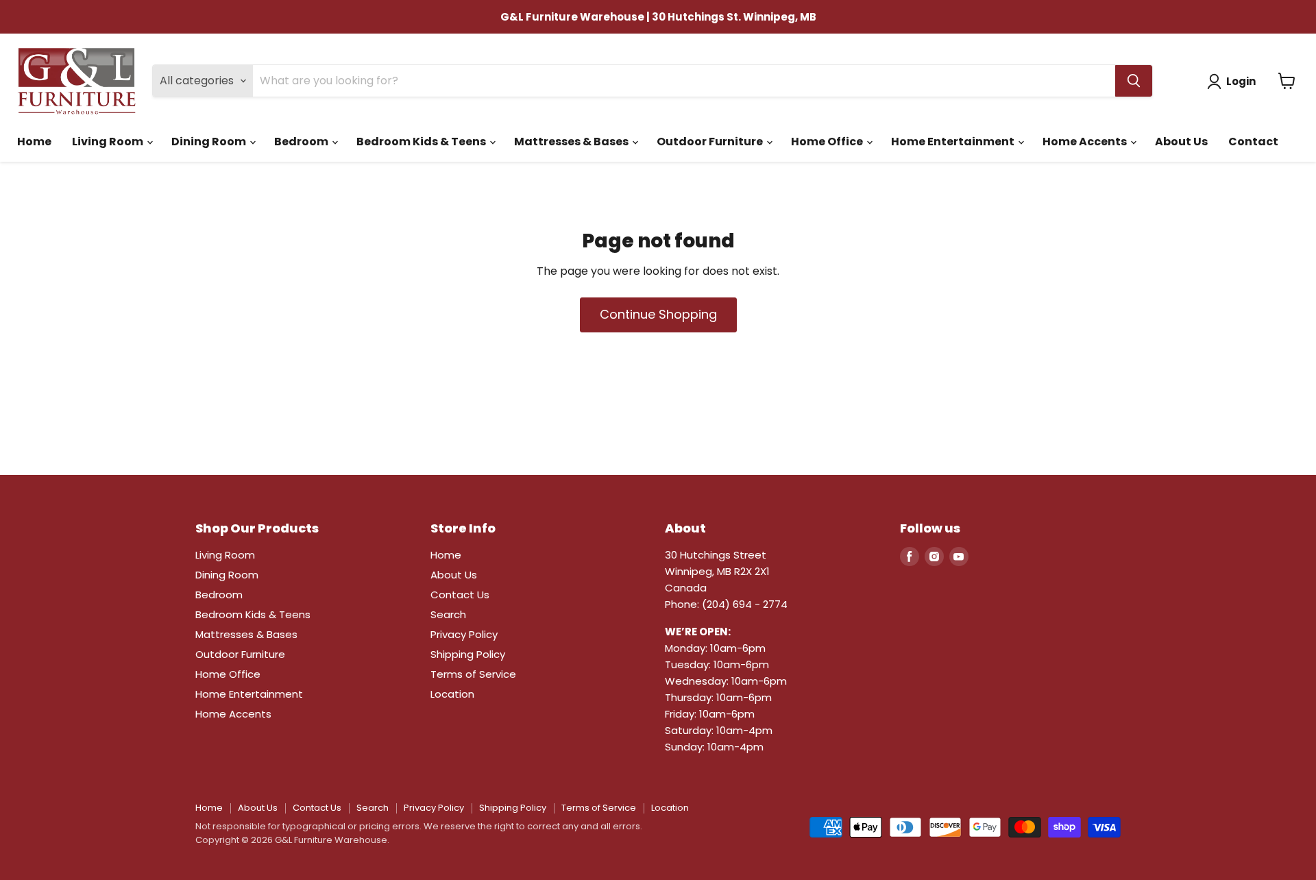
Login (1241, 81)
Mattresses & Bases (572, 141)
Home (34, 141)
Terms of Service (473, 674)
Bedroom (302, 141)
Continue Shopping (658, 314)
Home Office (828, 141)
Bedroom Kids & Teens (422, 141)
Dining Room (209, 141)
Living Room (108, 141)
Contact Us (459, 594)
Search (448, 614)
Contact (1253, 141)
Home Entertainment (953, 141)
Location (452, 694)
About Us (1181, 141)
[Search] (1133, 81)
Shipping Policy (467, 654)
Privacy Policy (464, 634)
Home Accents (1086, 141)
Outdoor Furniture (711, 141)
